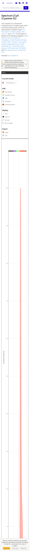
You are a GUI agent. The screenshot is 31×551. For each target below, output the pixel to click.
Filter (5, 98)
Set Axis (5, 120)
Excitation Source (8, 95)
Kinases (14, 42)
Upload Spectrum (8, 104)
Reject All (23, 548)
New (5, 114)
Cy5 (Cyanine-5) (13, 55)
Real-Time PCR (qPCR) (19, 48)
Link (4, 135)
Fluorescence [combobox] (10, 83)
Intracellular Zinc (6, 46)
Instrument (6, 101)
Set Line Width (7, 123)
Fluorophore (7, 92)
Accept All (6, 548)
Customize (15, 548)
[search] (26, 8)
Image (5, 132)
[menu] (3, 3)
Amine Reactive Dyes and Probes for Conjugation (14, 38)
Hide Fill (5, 117)
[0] (23, 3)
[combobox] (12, 8)
